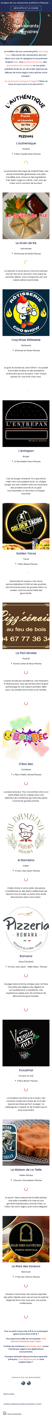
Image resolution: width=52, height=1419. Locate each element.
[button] (3, 15)
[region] (26, 6)
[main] (26, 29)
